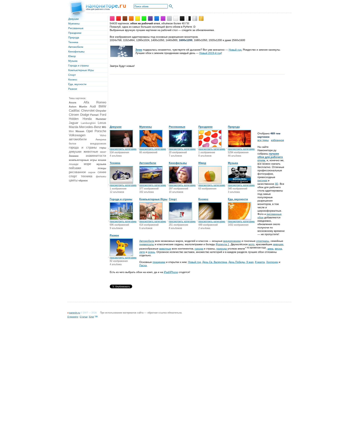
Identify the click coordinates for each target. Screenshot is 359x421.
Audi (93, 106)
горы (102, 147)
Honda (87, 119)
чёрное (83, 180)
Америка (101, 139)
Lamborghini (88, 122)
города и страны (83, 147)
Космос (72, 79)
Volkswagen (77, 135)
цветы (73, 180)
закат (103, 151)
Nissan (80, 131)
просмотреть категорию (123, 149)
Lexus (102, 123)
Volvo (103, 135)
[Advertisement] (138, 101)
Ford (103, 114)
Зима (138, 49)
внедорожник (98, 143)
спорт (73, 176)
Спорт (72, 74)
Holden (74, 119)
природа (221, 248)
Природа (73, 37)
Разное (72, 88)
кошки (102, 159)
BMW (102, 106)
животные (91, 151)
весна (278, 248)
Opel (89, 131)
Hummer (101, 118)
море (87, 164)
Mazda (73, 127)
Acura (72, 102)
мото (251, 244)
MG (104, 127)
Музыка (72, 60)
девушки (75, 151)
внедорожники (232, 240)
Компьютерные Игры (81, 70)
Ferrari (94, 114)
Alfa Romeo (95, 102)
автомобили (78, 139)
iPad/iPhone (171, 272)
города (199, 248)
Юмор (72, 56)
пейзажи (75, 168)
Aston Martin (78, 106)
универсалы (146, 244)
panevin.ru (74, 312)
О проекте (72, 317)
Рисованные (75, 28)
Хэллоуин (272, 262)
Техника (73, 42)
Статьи (84, 317)
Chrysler (101, 110)
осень (151, 251)
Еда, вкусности (77, 84)
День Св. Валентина (214, 262)
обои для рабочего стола (98, 9)
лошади (73, 164)
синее (102, 172)
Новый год (235, 49)
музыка (101, 164)
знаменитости (96, 156)
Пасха (143, 265)
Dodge (84, 114)
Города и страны (78, 65)
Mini (71, 131)
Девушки (73, 18)
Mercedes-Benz (90, 127)
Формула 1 (222, 244)
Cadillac (74, 110)
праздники (159, 262)
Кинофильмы (76, 51)
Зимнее (74, 155)
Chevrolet (88, 110)
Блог (91, 317)
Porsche (100, 131)
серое (91, 172)
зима (270, 248)
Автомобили (75, 46)
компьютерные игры (83, 159)
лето (142, 251)
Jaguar (73, 123)
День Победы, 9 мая (241, 262)
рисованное (77, 172)
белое (72, 143)
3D (276, 183)
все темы (263, 140)
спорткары (262, 240)
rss (96, 316)
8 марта (260, 262)
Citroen (74, 114)
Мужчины (74, 23)
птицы (102, 168)
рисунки (262, 180)
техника (86, 176)
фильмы (101, 176)
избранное (277, 140)
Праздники (74, 32)
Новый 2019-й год (210, 53)
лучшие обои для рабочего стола (270, 157)
